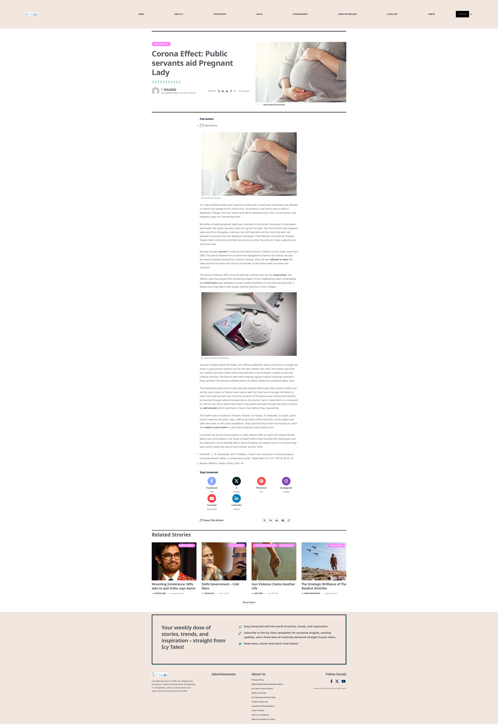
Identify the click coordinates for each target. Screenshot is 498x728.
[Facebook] (212, 485)
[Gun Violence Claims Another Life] (274, 561)
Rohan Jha (209, 593)
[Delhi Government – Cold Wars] (224, 561)
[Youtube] (212, 502)
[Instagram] (286, 485)
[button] (231, 91)
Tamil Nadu (211, 282)
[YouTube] (343, 681)
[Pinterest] (261, 485)
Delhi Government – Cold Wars (220, 586)
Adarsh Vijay (160, 593)
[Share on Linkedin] (223, 91)
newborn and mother (216, 427)
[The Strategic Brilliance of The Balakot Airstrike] (324, 561)
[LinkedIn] (236, 502)
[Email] (282, 520)
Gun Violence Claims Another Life (273, 586)
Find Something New (265, 545)
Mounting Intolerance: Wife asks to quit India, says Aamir (174, 586)
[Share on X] (219, 91)
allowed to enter (279, 259)
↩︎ (292, 458)
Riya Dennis (170, 89)
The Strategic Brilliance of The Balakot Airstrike (324, 586)
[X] (236, 485)
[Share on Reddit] (227, 91)
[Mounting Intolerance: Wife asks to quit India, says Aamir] (174, 561)
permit (222, 251)
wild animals (210, 408)
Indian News (161, 44)
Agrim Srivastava (312, 593)
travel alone (279, 274)
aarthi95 (258, 593)
